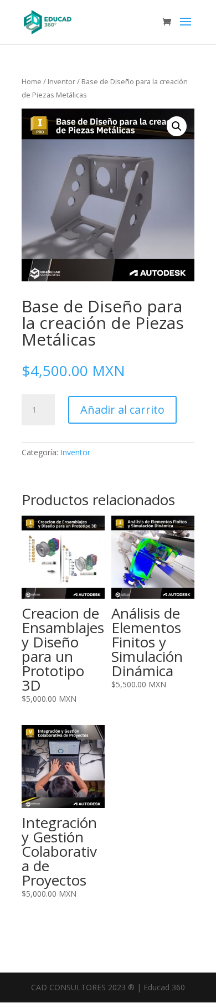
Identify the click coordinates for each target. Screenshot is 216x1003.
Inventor (61, 81)
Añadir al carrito (122, 409)
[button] (177, 126)
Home (32, 81)
